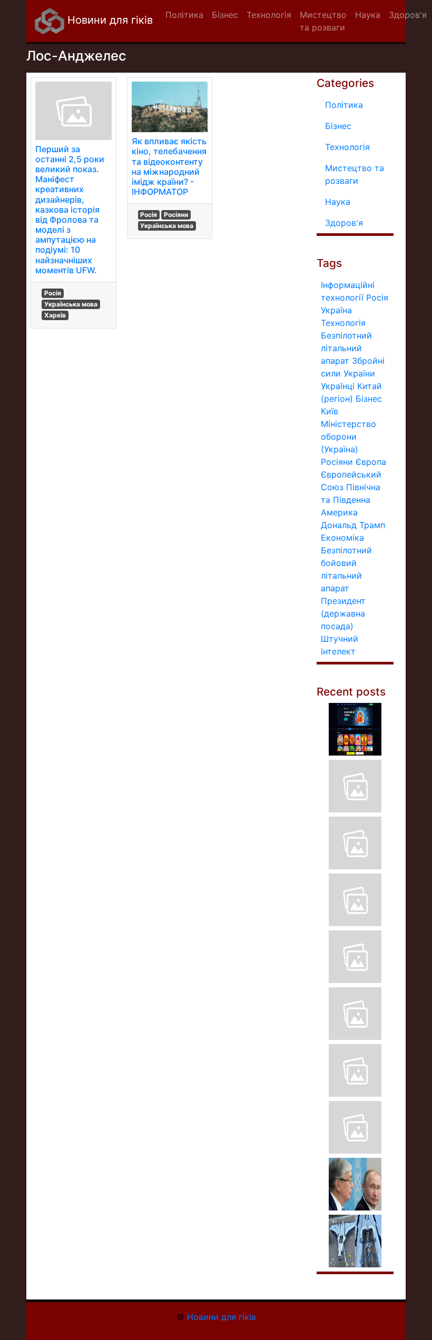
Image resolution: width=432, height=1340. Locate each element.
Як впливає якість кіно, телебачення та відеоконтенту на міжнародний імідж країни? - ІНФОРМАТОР (169, 166)
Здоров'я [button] (408, 14)
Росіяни (176, 215)
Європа (371, 461)
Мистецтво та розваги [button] (323, 21)
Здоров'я (344, 222)
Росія (52, 293)
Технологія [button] (269, 14)
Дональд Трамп (353, 525)
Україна (336, 310)
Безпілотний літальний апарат (346, 348)
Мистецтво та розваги (354, 174)
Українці (338, 386)
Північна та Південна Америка (350, 500)
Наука (337, 201)
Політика (344, 105)
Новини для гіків (108, 20)
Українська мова (70, 304)
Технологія (347, 147)
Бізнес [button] (225, 14)
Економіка (342, 537)
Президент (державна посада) (343, 613)
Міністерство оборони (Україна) (348, 436)
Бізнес (338, 126)
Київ (329, 411)
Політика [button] (184, 14)
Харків (55, 315)
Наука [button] (367, 14)
